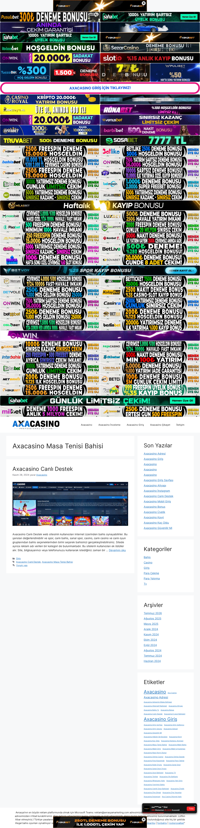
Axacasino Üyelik (154, 512)
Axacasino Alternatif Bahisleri (155, 706)
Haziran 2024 (152, 661)
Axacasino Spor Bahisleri (153, 773)
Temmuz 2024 (153, 655)
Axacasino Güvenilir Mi (158, 528)
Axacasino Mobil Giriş (157, 501)
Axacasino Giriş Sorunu (153, 729)
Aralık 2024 (151, 629)
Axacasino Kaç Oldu (156, 522)
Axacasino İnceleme (109, 424)
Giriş (18, 558)
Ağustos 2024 (152, 650)
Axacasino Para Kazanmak (154, 761)
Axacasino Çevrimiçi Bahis (154, 785)
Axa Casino (172, 693)
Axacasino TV (170, 773)
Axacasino (86, 424)
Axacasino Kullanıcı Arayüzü (172, 741)
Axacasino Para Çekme (175, 761)
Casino (148, 562)
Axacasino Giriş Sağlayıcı (174, 725)
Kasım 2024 (151, 634)
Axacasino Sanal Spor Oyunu (155, 769)
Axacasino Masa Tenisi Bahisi (57, 562)
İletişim (180, 424)
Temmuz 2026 (153, 613)
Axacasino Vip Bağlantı (169, 777)
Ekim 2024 (150, 639)
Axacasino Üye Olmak (152, 793)
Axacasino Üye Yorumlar (172, 793)
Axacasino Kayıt (154, 517)
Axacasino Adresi (155, 453)
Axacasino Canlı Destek (42, 469)
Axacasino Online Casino (153, 757)
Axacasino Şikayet (160, 424)
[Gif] (100, 205)
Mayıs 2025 (151, 623)
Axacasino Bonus (154, 506)
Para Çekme (151, 573)
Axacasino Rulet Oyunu (153, 765)
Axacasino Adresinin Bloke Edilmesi (158, 702)
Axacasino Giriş (135, 424)
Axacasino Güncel (171, 729)
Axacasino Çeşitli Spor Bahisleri (156, 789)
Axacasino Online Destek (175, 757)
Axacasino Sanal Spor (172, 765)
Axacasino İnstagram (157, 490)
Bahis (147, 557)
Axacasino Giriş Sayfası (158, 480)
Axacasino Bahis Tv (151, 710)
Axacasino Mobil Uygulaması (173, 749)
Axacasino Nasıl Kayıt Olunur (155, 753)
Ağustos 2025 (152, 618)
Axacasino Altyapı (155, 485)
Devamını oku (117, 550)
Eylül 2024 (150, 645)
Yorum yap (22, 565)
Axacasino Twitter (151, 777)
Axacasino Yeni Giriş (174, 781)
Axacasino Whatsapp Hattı (154, 781)
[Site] (50, 151)
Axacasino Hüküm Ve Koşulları (156, 737)
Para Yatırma (152, 578)
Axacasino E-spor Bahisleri (174, 714)
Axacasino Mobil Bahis (177, 745)
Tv (145, 583)
